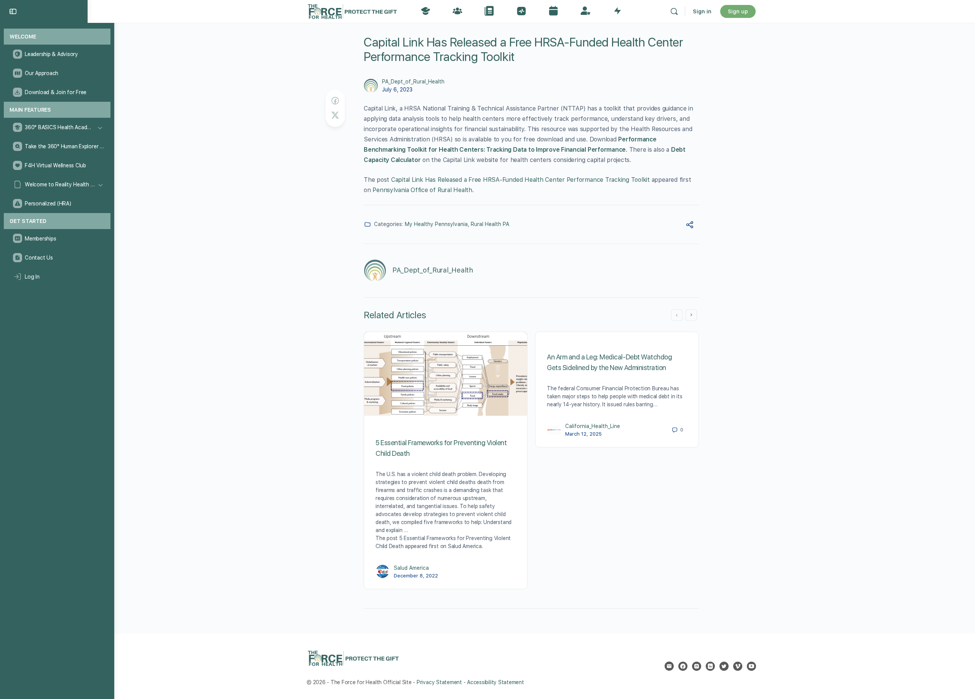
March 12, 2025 (583, 434)
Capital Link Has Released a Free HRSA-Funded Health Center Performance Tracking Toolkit (520, 179)
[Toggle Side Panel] (13, 11)
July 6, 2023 (397, 90)
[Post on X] (335, 115)
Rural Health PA (490, 224)
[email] (669, 666)
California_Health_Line (592, 426)
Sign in (702, 11)
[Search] (674, 11)
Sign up (738, 11)
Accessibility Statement (495, 682)
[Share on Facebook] (335, 101)
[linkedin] (710, 666)
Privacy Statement (439, 682)
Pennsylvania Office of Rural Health (422, 190)
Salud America (411, 568)
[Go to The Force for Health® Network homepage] (352, 10)
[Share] (689, 225)
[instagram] (696, 666)
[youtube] (751, 666)
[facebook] (682, 666)
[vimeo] (737, 666)
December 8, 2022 (416, 576)
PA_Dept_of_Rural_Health (413, 82)
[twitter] (724, 666)
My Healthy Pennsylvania (436, 224)
